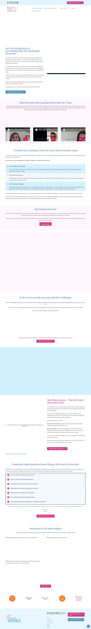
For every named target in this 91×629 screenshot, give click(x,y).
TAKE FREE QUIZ (45, 224)
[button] (45, 475)
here (72, 440)
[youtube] (17, 2)
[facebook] (8, 2)
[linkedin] (12, 2)
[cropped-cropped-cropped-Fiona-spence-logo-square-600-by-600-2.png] (12, 7)
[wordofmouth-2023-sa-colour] (45, 597)
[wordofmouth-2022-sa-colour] (62, 595)
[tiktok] (14, 2)
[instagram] (10, 2)
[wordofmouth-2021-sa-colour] (78, 596)
